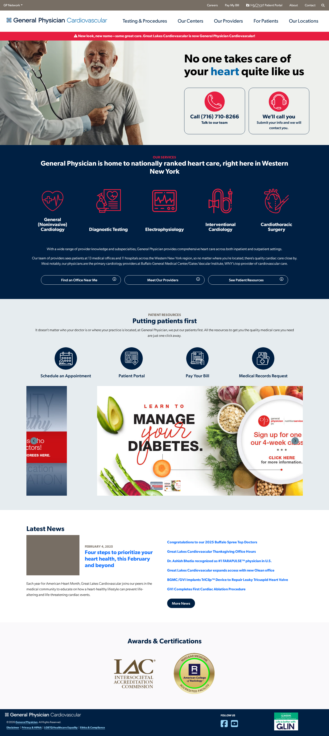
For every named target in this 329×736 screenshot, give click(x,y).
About (293, 5)
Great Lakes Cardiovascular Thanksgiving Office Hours (211, 551)
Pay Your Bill (197, 375)
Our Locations (303, 20)
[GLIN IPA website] (286, 721)
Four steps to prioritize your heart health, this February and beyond (119, 558)
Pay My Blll (232, 5)
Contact (310, 5)
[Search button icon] (323, 5)
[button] (34, 441)
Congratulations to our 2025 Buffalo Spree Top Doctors (212, 542)
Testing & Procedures (145, 20)
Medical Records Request (263, 375)
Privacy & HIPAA (32, 727)
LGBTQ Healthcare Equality (61, 727)
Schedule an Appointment (66, 375)
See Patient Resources (246, 279)
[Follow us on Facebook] (226, 725)
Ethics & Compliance (92, 727)
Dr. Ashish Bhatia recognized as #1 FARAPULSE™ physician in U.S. (219, 560)
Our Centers (190, 20)
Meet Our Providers (162, 279)
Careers (212, 5)
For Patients (266, 20)
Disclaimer (12, 727)
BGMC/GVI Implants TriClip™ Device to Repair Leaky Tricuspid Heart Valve (227, 579)
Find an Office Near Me (79, 279)
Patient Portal (273, 5)
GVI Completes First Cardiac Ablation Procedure (206, 589)
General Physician (26, 722)
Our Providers (228, 20)
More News (181, 603)
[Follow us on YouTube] (236, 725)
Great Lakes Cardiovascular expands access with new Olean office (220, 570)
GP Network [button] (12, 5)
